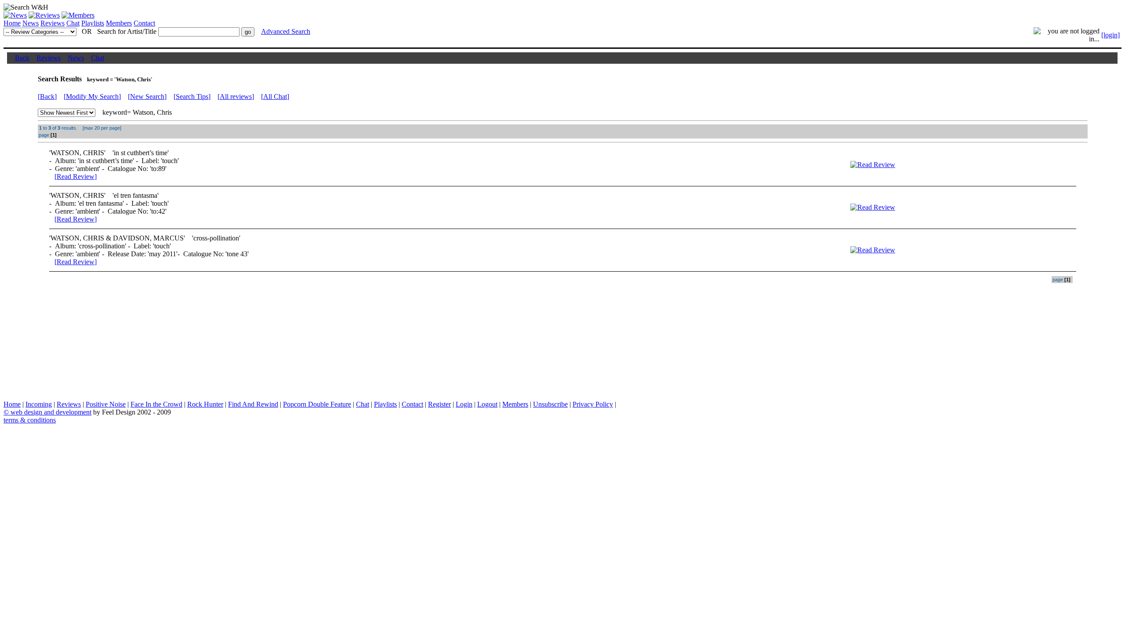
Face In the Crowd (156, 404)
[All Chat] (275, 96)
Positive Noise (106, 404)
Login (464, 404)
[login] (1110, 35)
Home (12, 23)
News (30, 23)
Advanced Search (285, 31)
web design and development (51, 412)
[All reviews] (236, 96)
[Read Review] (75, 176)
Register (439, 404)
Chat (73, 23)
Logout (487, 404)
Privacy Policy (593, 404)
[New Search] (147, 96)
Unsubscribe (550, 404)
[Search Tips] (192, 96)
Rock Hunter (205, 404)
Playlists (92, 23)
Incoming (38, 404)
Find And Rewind (253, 404)
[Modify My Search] (92, 96)
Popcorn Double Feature (317, 404)
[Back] (47, 96)
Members (119, 23)
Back (22, 58)
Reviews (52, 23)
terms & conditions (30, 420)
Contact (144, 23)
